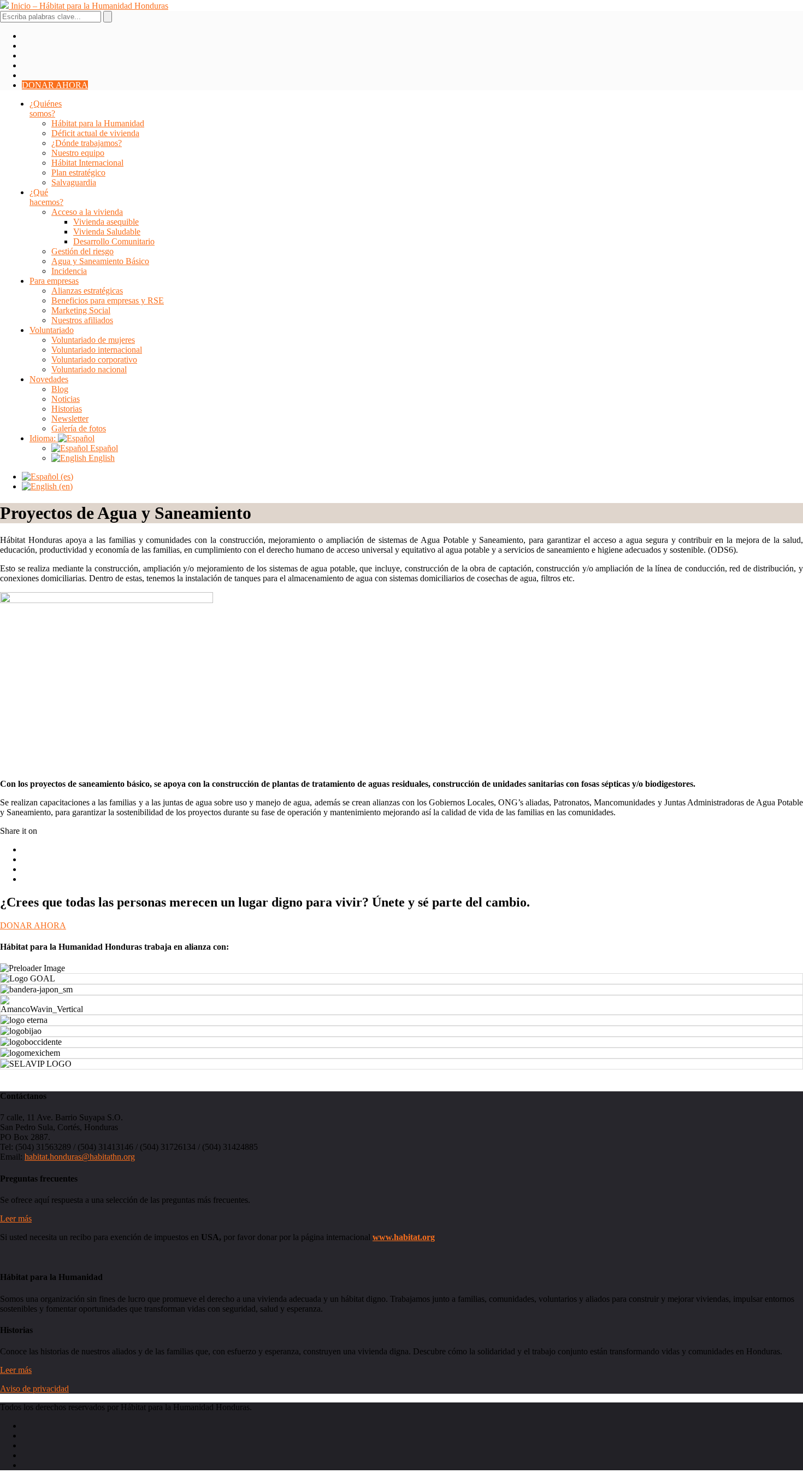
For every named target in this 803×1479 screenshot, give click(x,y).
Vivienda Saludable (106, 231)
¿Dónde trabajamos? (86, 143)
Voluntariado (51, 330)
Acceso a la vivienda (87, 212)
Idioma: (43, 438)
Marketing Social (80, 310)
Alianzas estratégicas (87, 290)
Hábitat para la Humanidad (97, 123)
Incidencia (69, 271)
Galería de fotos (78, 428)
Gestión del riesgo (82, 251)
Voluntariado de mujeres (93, 339)
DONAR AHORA (55, 85)
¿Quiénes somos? (45, 108)
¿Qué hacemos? (46, 197)
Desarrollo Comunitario (114, 241)
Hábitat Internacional (87, 162)
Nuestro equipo (77, 152)
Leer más (16, 1218)
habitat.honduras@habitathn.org (80, 1156)
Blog (59, 389)
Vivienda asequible (106, 221)
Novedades (48, 379)
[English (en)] (47, 486)
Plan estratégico (78, 172)
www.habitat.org (404, 1237)
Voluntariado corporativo (94, 359)
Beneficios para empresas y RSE (107, 300)
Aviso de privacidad (34, 1388)
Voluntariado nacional (89, 369)
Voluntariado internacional (96, 349)
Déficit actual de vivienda (95, 133)
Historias (66, 408)
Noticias (65, 399)
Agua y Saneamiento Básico (100, 261)
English (100, 458)
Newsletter (69, 418)
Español (103, 448)
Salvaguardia (73, 182)
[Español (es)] (47, 476)
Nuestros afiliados (82, 320)
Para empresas (54, 280)
